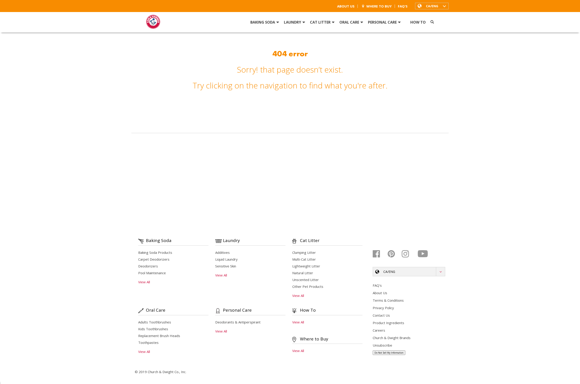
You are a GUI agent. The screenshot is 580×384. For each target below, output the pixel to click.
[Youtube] (423, 253)
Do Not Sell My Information (389, 352)
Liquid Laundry (226, 259)
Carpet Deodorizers (153, 259)
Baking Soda (262, 22)
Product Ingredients (388, 322)
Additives (222, 252)
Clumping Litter (304, 252)
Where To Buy (379, 6)
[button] (431, 6)
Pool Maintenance (152, 273)
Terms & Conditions (388, 300)
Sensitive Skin (225, 266)
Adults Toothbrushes (154, 322)
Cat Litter (320, 22)
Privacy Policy (383, 308)
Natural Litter (302, 273)
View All (144, 282)
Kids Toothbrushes (153, 329)
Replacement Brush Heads (159, 335)
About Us (346, 6)
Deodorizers (148, 266)
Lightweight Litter (306, 266)
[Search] (432, 22)
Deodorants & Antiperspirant (238, 322)
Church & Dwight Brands (392, 337)
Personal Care (382, 22)
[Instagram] (409, 253)
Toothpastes (148, 342)
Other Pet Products (307, 286)
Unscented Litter (305, 279)
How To (418, 22)
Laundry (292, 22)
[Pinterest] (394, 253)
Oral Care (349, 22)
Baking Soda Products (155, 252)
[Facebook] (380, 253)
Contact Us (381, 315)
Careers (379, 330)
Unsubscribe (382, 345)
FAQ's (403, 6)
